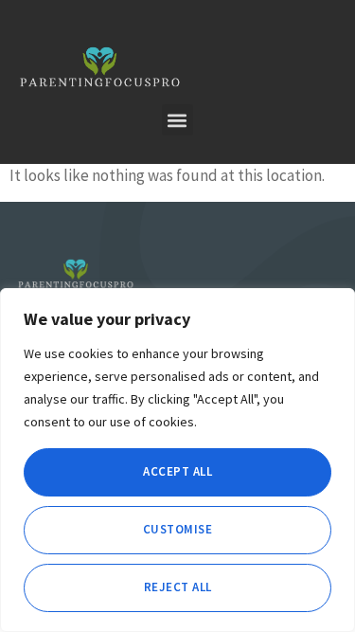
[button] (177, 119)
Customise (178, 529)
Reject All (178, 587)
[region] (177, 460)
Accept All (177, 471)
